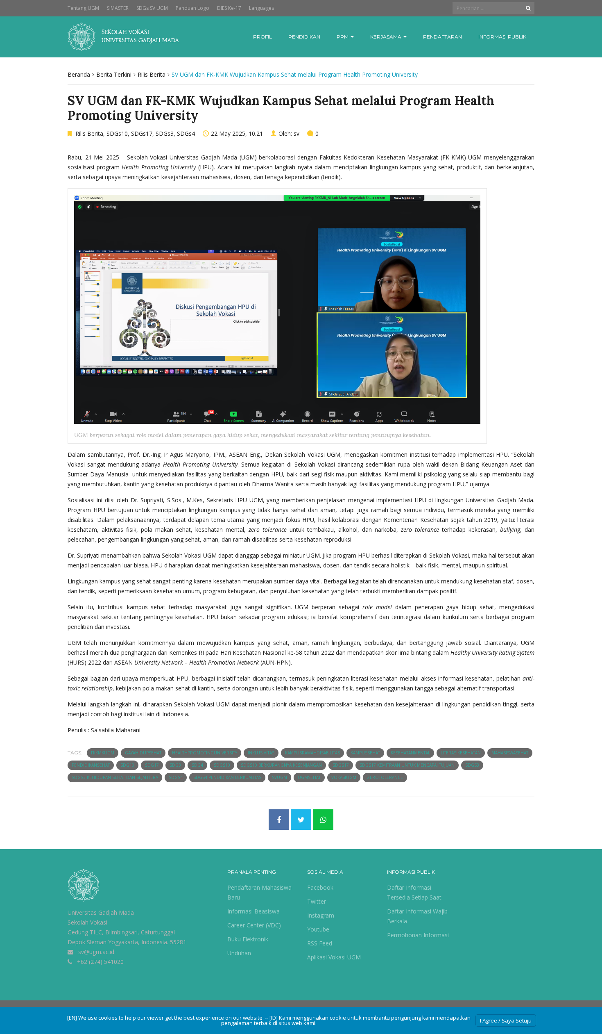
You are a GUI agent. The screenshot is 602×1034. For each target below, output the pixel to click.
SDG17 (152, 765)
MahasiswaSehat (509, 753)
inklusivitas (261, 753)
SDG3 (175, 765)
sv (296, 133)
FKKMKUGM (102, 753)
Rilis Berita (151, 74)
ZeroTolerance (385, 777)
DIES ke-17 (229, 8)
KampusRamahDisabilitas (312, 753)
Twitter (316, 901)
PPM (343, 37)
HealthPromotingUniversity (204, 753)
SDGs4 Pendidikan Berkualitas (227, 777)
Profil (262, 37)
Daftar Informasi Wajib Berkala (417, 916)
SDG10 (127, 765)
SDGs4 (186, 133)
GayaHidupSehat (143, 753)
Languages (261, 8)
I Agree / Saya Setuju (506, 1020)
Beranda (79, 74)
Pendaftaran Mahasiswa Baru (259, 892)
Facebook (320, 887)
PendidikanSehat (91, 765)
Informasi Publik (502, 37)
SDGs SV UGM (152, 8)
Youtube (318, 929)
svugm (279, 777)
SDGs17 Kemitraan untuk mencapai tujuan (407, 765)
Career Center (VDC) (254, 925)
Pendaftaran (442, 37)
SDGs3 (165, 133)
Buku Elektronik (247, 939)
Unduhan (239, 953)
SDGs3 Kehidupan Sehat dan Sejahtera (115, 777)
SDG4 (197, 765)
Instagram (320, 915)
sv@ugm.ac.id (96, 952)
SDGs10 (117, 133)
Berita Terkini (113, 74)
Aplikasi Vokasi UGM (334, 957)
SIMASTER (118, 8)
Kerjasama (386, 37)
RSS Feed (319, 943)
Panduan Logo (192, 8)
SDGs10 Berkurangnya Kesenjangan (281, 765)
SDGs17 (141, 133)
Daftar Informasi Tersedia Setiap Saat (414, 892)
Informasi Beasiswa (253, 911)
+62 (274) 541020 (100, 962)
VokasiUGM (343, 777)
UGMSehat (309, 777)
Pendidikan (304, 37)
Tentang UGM (83, 8)
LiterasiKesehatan (461, 753)
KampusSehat (365, 753)
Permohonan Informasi (418, 935)
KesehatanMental (410, 753)
